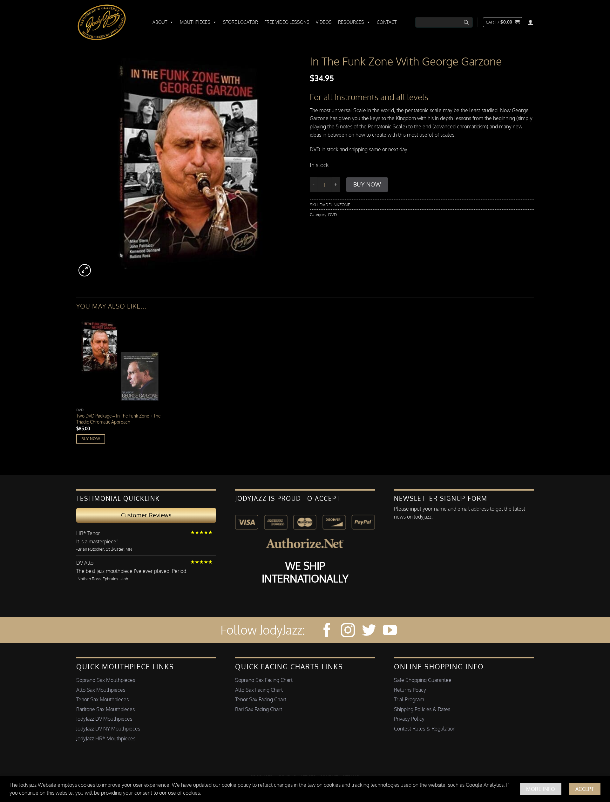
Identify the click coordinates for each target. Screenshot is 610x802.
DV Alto (84, 563)
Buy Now (367, 184)
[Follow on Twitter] (369, 631)
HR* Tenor (88, 533)
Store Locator (240, 22)
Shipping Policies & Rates (422, 709)
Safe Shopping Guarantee (422, 680)
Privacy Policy (409, 719)
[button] (502, 22)
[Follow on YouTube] (390, 631)
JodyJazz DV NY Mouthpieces (108, 728)
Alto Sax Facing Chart (259, 690)
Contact (386, 22)
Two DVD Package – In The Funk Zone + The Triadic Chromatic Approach (118, 419)
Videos (324, 22)
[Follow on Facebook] (327, 631)
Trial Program (409, 699)
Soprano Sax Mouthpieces (105, 680)
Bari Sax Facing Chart (258, 709)
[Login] (530, 22)
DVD (332, 214)
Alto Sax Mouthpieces (100, 690)
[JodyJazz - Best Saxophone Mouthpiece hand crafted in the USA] (108, 22)
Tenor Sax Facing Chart (260, 699)
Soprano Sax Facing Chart (264, 680)
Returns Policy (410, 690)
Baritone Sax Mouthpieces (105, 709)
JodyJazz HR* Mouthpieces (105, 738)
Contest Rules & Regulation (425, 728)
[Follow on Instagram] (348, 631)
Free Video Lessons (286, 22)
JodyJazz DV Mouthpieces (104, 719)
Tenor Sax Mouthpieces (102, 699)
